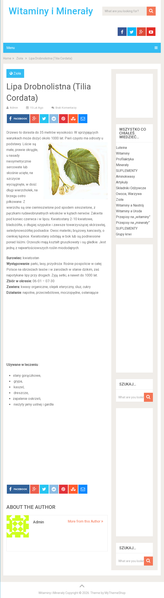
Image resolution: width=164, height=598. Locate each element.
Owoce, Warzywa (129, 194)
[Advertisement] (57, 330)
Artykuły (122, 182)
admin (14, 107)
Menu (10, 48)
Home (7, 58)
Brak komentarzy (66, 107)
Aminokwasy (125, 176)
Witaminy (123, 153)
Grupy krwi (124, 234)
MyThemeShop (115, 593)
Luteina (121, 148)
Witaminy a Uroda (129, 211)
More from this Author (84, 521)
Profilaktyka (125, 159)
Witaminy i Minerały (51, 11)
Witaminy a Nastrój (130, 205)
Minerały (122, 165)
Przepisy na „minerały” (133, 223)
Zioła (19, 58)
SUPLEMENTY (127, 171)
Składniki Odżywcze (131, 188)
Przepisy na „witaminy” (133, 217)
